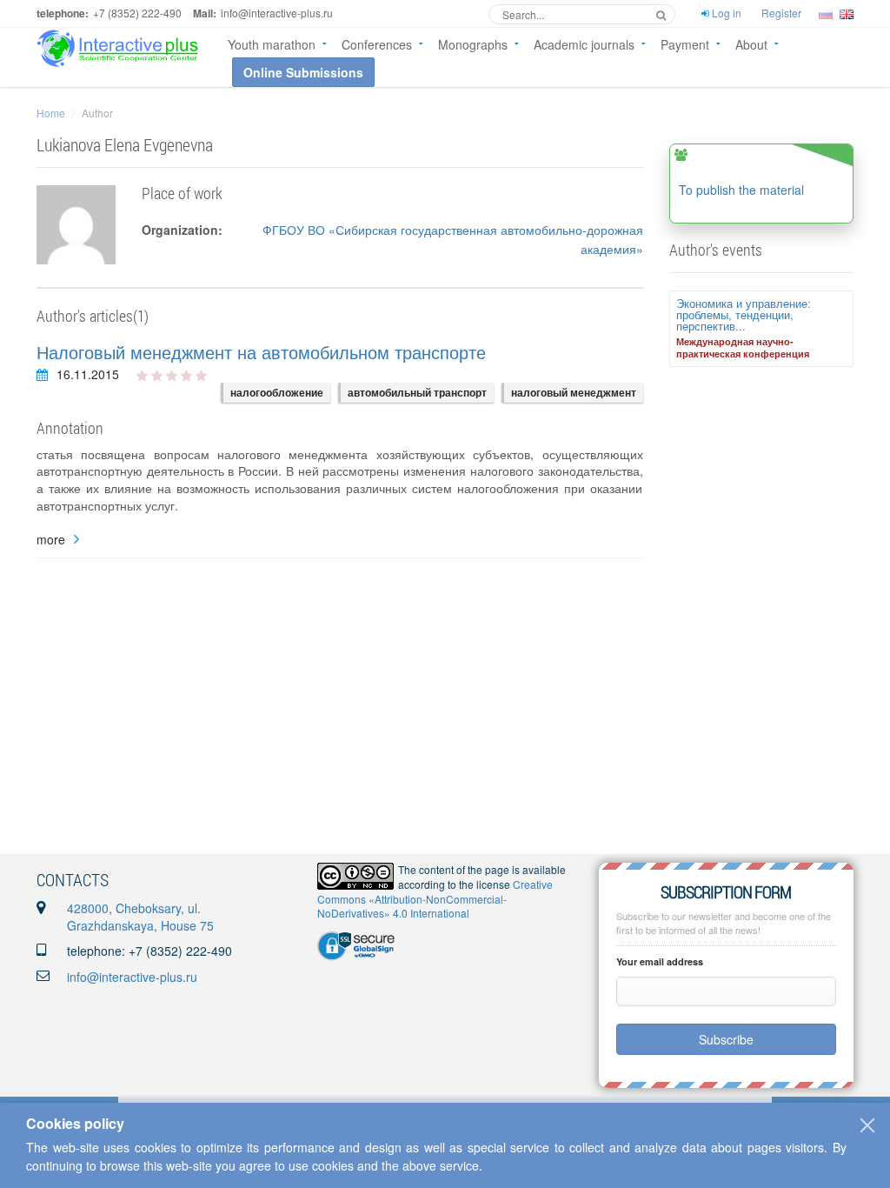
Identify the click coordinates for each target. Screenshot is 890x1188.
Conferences (377, 44)
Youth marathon (271, 44)
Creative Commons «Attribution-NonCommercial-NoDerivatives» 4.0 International (435, 899)
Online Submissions (303, 72)
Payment (685, 44)
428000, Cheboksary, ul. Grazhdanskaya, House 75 (140, 916)
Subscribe (726, 1039)
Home (51, 112)
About (751, 44)
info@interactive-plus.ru (132, 976)
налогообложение (276, 392)
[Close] (867, 1125)
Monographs (473, 44)
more (51, 539)
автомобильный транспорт (417, 392)
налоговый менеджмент (573, 392)
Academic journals (584, 44)
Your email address (659, 961)
